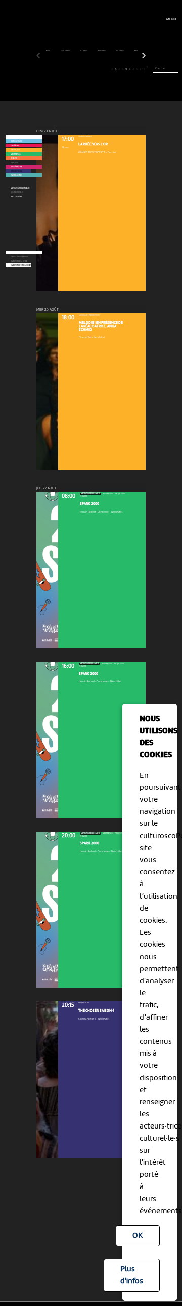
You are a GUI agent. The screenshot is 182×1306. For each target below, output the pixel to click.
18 (98, 69)
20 (105, 69)
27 (129, 69)
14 (84, 69)
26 (126, 69)
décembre (120, 51)
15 (87, 69)
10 (70, 69)
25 (123, 69)
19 (101, 69)
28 (133, 69)
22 (112, 69)
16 (91, 69)
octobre (83, 51)
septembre (65, 51)
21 (108, 69)
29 (137, 69)
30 (140, 69)
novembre (102, 51)
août (48, 51)
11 (73, 69)
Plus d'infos (131, 1275)
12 (77, 69)
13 (80, 69)
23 (115, 69)
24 (119, 69)
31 (144, 69)
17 (94, 69)
